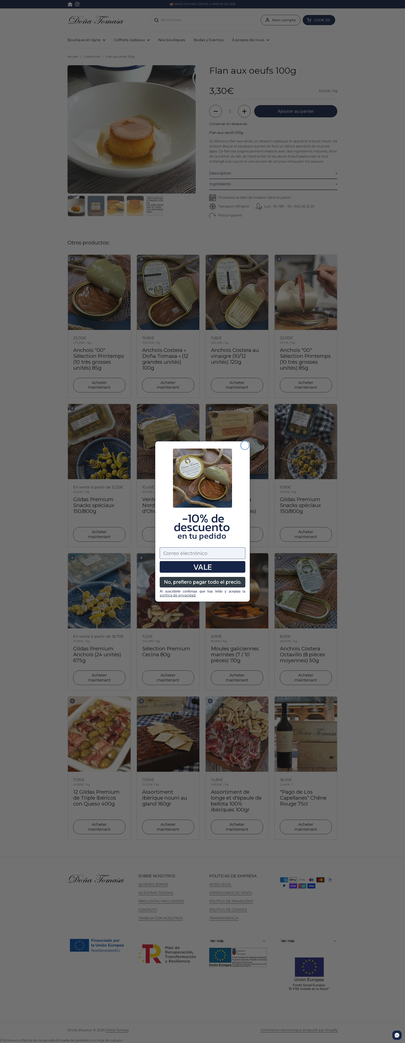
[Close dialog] (245, 445)
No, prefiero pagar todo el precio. (202, 582)
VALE (202, 567)
